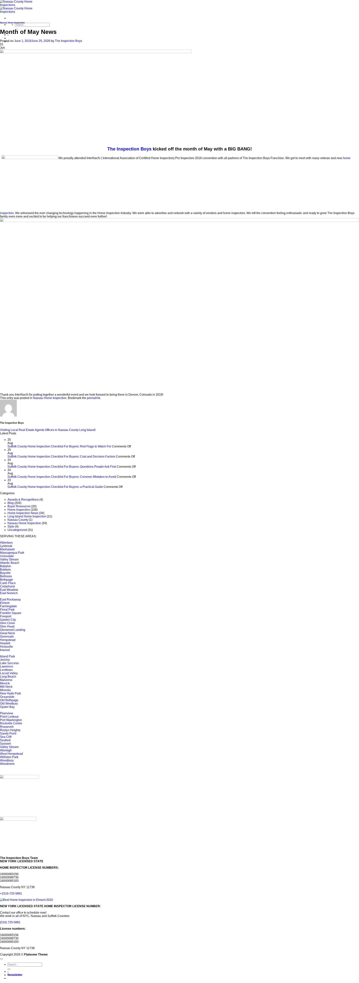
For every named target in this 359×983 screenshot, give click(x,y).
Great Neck (7, 633)
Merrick (5, 683)
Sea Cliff (5, 736)
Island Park (7, 656)
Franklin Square (10, 613)
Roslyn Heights (10, 730)
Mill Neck (6, 686)
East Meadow (9, 589)
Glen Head (7, 626)
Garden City (8, 619)
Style (10, 526)
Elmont (4, 602)
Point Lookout (9, 716)
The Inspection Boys (68, 40)
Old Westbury (9, 703)
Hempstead (7, 639)
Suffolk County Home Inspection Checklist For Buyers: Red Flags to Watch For (59, 446)
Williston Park (9, 757)
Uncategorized (17, 529)
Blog (10, 503)
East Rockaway (10, 599)
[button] (14, 974)
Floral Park (7, 609)
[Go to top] (1, 958)
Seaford (5, 740)
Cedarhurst (7, 586)
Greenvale (7, 636)
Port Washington (11, 720)
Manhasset (7, 549)
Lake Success (9, 663)
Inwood (5, 650)
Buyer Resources (18, 506)
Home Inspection (18, 509)
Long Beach (8, 676)
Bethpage (6, 579)
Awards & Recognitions (23, 499)
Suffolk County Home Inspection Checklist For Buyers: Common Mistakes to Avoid (61, 476)
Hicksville (6, 646)
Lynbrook (6, 546)
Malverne (6, 680)
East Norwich (9, 593)
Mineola (5, 690)
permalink (93, 398)
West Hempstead (11, 753)
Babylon (5, 566)
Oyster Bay (7, 706)
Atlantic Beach (9, 562)
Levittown (6, 669)
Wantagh (6, 750)
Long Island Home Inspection (26, 516)
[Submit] (8, 969)
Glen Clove (7, 623)
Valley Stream (9, 559)
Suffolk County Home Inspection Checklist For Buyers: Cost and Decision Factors (61, 456)
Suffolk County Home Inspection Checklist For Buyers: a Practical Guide (55, 486)
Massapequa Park (12, 552)
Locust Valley (9, 673)
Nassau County (17, 519)
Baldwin (5, 569)
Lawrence (6, 666)
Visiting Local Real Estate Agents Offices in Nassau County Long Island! (48, 430)
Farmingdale (8, 606)
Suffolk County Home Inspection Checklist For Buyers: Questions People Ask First (61, 466)
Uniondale (7, 556)
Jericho (5, 659)
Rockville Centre (11, 723)
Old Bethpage (9, 700)
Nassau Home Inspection (12, 23)
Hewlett (5, 643)
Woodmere (7, 763)
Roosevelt (6, 726)
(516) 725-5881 (10, 922)
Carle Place (8, 583)
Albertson (6, 542)
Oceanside (7, 696)
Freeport (5, 616)
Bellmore (6, 576)
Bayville (5, 572)
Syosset (5, 743)
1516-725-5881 (12, 893)
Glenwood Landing (12, 629)
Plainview (6, 713)
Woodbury (7, 760)
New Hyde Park (10, 693)
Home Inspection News (22, 513)
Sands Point (8, 733)
